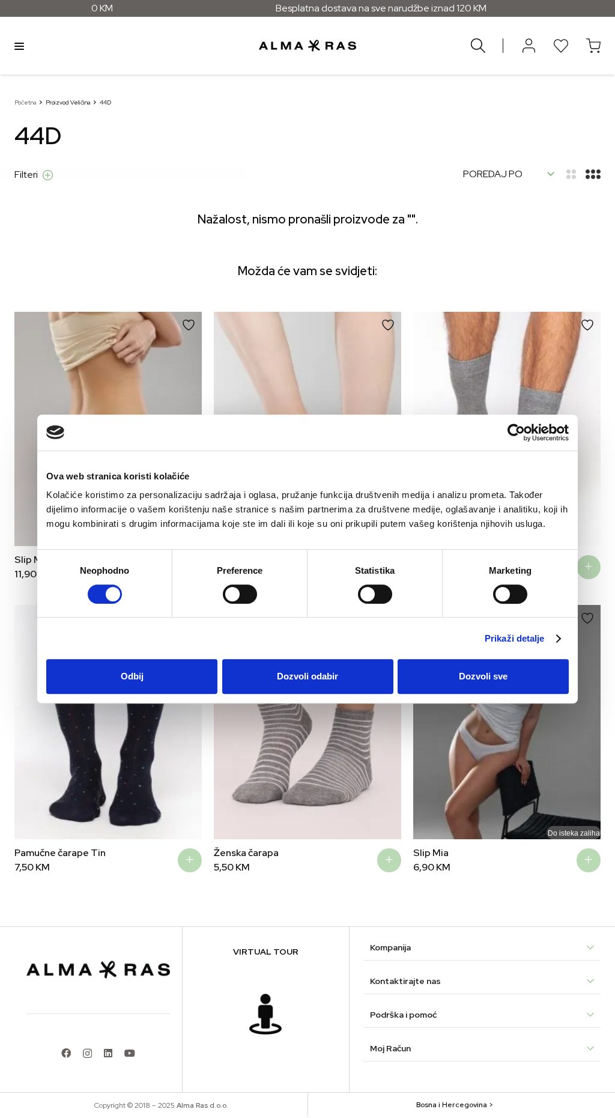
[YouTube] (129, 1053)
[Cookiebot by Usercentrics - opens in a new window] (516, 433)
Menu (19, 46)
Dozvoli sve (483, 676)
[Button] (528, 45)
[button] (32, 429)
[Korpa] (593, 45)
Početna (25, 102)
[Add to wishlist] (188, 325)
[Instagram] (87, 1053)
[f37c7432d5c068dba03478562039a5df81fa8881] (265, 1014)
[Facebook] (66, 1053)
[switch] (240, 594)
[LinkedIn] (108, 1053)
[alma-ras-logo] (307, 46)
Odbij (132, 676)
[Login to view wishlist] (561, 45)
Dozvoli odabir (307, 676)
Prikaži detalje (515, 638)
